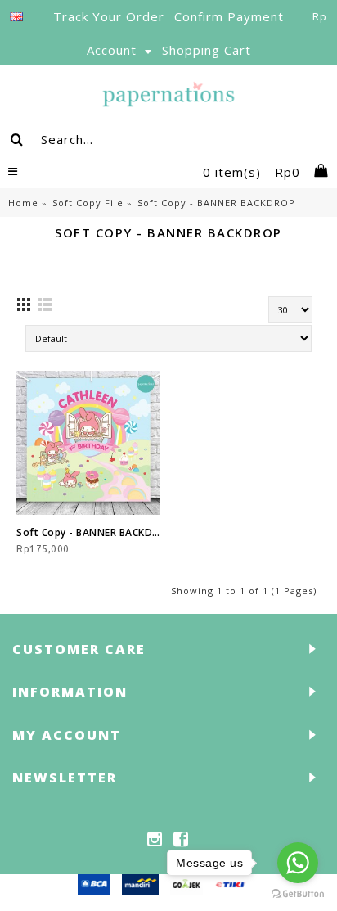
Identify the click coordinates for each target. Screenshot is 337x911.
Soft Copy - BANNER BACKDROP (88, 532)
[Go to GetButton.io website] (298, 894)
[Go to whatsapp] (297, 862)
